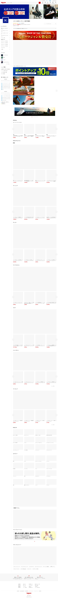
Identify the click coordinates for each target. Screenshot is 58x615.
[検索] (40, 5)
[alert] (35, 31)
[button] (55, 3)
